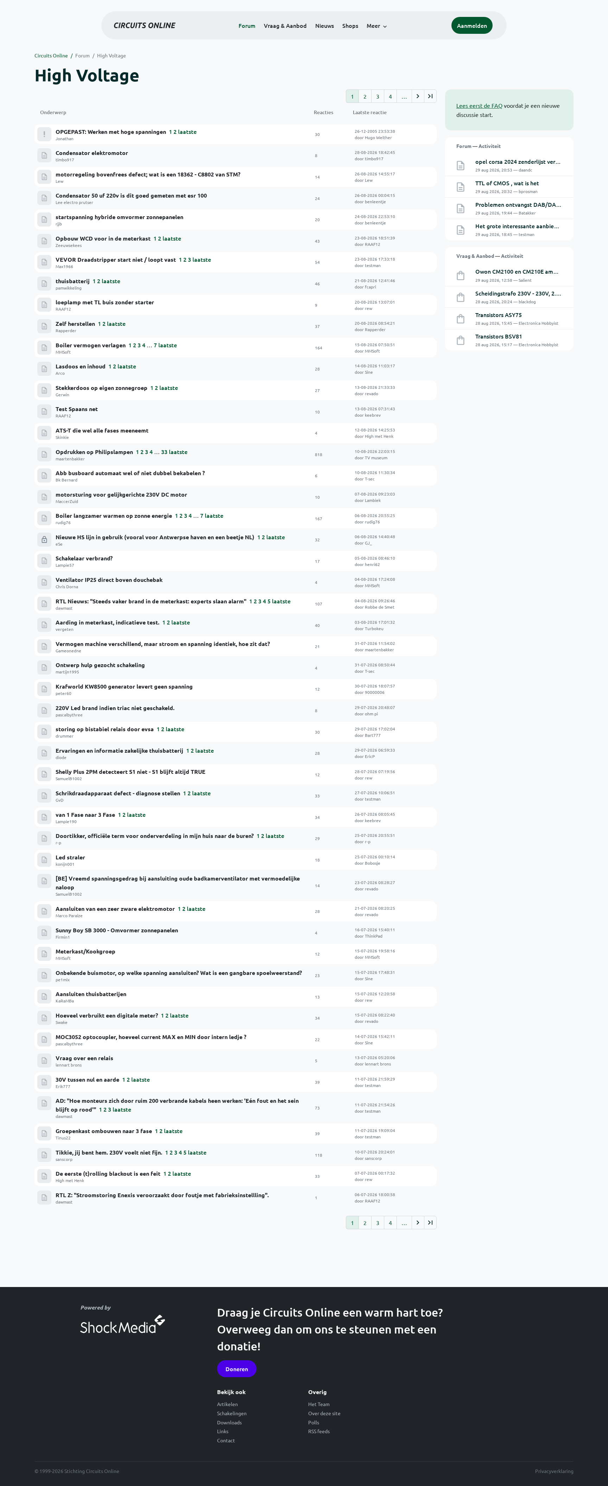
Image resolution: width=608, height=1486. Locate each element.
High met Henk (379, 436)
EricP (370, 756)
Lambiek (373, 500)
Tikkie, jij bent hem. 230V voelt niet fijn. (109, 1152)
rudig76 (63, 522)
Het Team (319, 1404)
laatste (187, 131)
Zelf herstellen (75, 323)
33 (164, 451)
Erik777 (63, 1086)
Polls (313, 1422)
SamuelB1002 (69, 778)
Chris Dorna (67, 586)
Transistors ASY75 (498, 314)
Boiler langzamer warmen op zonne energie (114, 515)
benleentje (375, 201)
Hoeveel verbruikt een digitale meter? (107, 1015)
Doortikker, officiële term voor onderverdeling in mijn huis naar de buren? (155, 835)
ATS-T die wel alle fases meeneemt (102, 430)
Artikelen (227, 1404)
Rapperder (66, 330)
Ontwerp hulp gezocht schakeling (100, 665)
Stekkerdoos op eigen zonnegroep (101, 387)
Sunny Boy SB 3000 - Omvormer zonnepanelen (117, 930)
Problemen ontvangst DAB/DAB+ (519, 204)
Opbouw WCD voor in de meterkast (103, 238)
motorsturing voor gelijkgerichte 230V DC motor (121, 494)
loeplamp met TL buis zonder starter (105, 302)
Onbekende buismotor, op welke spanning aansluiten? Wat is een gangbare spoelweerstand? (179, 972)
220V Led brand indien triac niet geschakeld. (115, 707)
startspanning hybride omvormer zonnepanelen (119, 216)
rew (368, 308)
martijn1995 (67, 671)
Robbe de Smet (379, 607)
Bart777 (373, 735)
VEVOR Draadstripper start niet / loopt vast (116, 259)
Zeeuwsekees (69, 245)
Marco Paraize (69, 915)
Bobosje (372, 863)
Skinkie (62, 437)
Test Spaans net (77, 408)
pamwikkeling (69, 288)
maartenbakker (70, 458)
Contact (226, 1440)
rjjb (59, 223)
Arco (60, 373)
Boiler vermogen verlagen (91, 345)
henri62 (372, 564)
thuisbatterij (73, 281)
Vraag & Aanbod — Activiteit (489, 256)
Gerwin (62, 394)
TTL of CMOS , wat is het (507, 183)
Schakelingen (232, 1413)
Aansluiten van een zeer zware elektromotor (115, 908)
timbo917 (65, 159)
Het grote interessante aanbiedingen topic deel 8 (539, 226)
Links (222, 1431)
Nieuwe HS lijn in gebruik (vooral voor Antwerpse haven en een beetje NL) (155, 537)
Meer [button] (373, 25)
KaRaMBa (65, 1000)
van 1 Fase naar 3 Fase (85, 814)
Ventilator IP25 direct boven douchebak (109, 579)
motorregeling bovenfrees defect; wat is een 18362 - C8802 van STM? (148, 174)
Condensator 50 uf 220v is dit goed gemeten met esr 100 (131, 195)
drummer (65, 736)
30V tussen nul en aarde (87, 1079)
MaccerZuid (67, 501)
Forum (247, 25)
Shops (350, 25)
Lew (59, 181)
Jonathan (65, 138)
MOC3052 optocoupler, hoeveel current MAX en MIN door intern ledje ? (151, 1036)
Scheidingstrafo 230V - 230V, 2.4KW (521, 293)
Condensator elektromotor (92, 152)
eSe (59, 544)
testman (373, 265)
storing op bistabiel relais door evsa (105, 729)
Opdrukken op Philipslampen (94, 451)
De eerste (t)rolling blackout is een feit (108, 1173)
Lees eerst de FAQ (479, 105)
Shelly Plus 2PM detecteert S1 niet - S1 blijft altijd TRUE (130, 771)
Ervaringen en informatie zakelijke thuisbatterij (119, 750)
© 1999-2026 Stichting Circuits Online (76, 1471)
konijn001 (65, 864)
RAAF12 (372, 244)
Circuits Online (51, 55)
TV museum (376, 457)
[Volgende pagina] (418, 96)
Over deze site (324, 1413)
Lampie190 (66, 821)
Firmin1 (63, 937)
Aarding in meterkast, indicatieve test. (107, 622)
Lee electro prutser (74, 202)
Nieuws (324, 25)
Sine (369, 372)
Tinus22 (63, 1137)
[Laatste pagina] (430, 96)
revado (371, 393)
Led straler (70, 857)
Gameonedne (68, 650)
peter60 (63, 693)
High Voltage (111, 55)
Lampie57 (65, 565)
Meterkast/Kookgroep (85, 951)
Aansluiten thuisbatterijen (91, 993)
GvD (60, 800)
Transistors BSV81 (498, 336)
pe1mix (63, 979)
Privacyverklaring (554, 1471)
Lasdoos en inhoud (81, 366)
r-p (58, 842)
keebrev (373, 415)
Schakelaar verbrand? (84, 558)
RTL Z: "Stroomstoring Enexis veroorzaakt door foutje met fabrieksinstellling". (162, 1195)
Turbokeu (374, 628)
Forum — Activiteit (478, 146)
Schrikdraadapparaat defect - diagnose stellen (118, 793)
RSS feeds (319, 1431)
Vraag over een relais (84, 1058)
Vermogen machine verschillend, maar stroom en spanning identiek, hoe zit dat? (163, 643)
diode (61, 757)
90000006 (375, 692)
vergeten (65, 629)
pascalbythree (69, 714)
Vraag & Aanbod (285, 25)
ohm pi (371, 713)
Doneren (237, 1369)
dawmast (64, 608)
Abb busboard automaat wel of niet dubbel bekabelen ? (130, 473)
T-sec (370, 478)
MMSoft (63, 352)
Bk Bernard (66, 480)
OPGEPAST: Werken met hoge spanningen (111, 131)
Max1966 (64, 266)
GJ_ (368, 543)
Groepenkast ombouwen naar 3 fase (104, 1130)
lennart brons (69, 1065)
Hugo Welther (378, 137)
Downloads (229, 1422)
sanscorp (64, 1159)
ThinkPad (373, 936)
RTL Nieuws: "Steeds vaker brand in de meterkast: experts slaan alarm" (151, 601)
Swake (62, 1022)
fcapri (370, 287)
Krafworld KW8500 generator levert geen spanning (124, 686)
